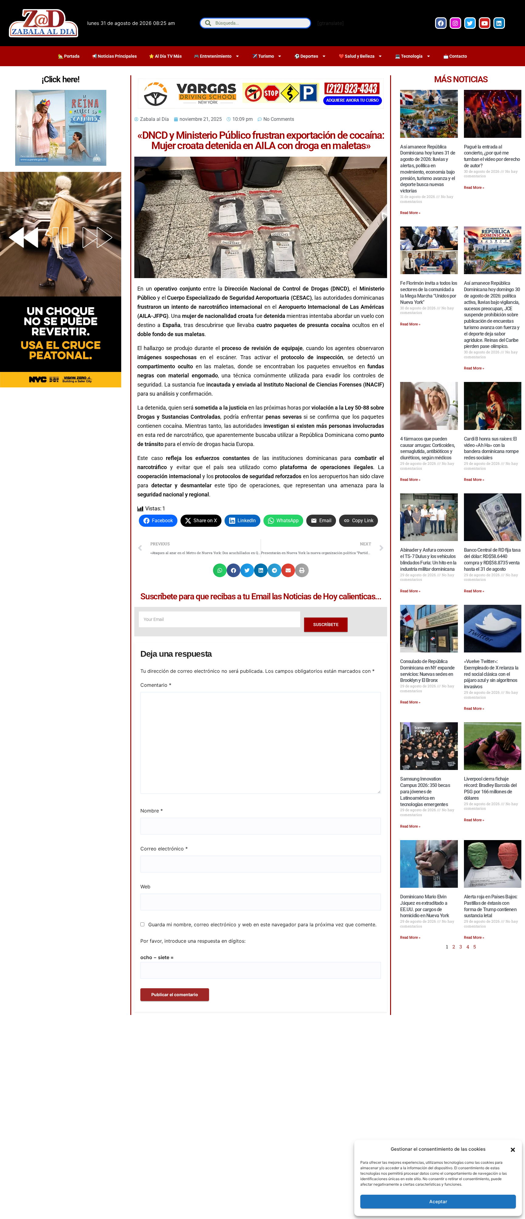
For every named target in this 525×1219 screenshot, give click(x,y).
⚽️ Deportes (306, 56)
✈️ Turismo (263, 56)
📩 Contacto (455, 56)
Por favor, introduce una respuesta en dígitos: (192, 941)
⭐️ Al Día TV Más (165, 56)
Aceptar (438, 1201)
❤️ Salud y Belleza (357, 56)
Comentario (155, 685)
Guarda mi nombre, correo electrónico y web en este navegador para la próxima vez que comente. (262, 924)
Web (145, 887)
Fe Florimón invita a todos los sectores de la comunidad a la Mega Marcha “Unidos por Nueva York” (428, 292)
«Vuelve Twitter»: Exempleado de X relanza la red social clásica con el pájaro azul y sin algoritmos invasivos (491, 674)
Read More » (410, 213)
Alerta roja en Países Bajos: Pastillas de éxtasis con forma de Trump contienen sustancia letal (490, 906)
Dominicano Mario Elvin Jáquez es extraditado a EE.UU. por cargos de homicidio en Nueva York (424, 906)
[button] (513, 1149)
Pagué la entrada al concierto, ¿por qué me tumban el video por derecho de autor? (492, 156)
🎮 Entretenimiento (213, 56)
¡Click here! (60, 79)
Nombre (151, 811)
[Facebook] (441, 23)
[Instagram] (455, 23)
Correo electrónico (164, 849)
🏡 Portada (69, 56)
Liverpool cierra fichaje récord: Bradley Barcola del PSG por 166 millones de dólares (490, 788)
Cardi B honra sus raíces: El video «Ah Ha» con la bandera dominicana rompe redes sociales (491, 448)
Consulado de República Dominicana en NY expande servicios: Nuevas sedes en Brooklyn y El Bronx (427, 671)
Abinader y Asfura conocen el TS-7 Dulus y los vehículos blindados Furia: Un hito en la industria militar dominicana (428, 559)
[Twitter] (470, 23)
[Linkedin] (499, 23)
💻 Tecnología (409, 56)
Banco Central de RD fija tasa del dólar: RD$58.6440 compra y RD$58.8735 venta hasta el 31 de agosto (492, 559)
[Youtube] (484, 23)
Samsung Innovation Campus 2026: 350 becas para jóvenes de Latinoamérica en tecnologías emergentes (425, 791)
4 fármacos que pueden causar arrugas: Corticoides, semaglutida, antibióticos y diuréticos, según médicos (427, 448)
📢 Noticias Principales (114, 56)
